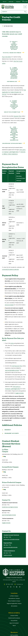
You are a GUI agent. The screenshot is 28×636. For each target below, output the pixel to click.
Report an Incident (14, 623)
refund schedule (9, 305)
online (12, 343)
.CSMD (25, 1)
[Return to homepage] (7, 8)
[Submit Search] (25, 12)
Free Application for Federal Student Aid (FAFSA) (14, 92)
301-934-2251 (9, 584)
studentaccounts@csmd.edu (10, 507)
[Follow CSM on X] (14, 587)
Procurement (14, 620)
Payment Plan (17, 116)
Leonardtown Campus (14, 598)
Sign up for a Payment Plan (12, 112)
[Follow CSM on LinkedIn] (16, 587)
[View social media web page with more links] (20, 587)
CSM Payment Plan (17, 366)
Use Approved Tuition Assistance (12, 143)
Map (4, 456)
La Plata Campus (14, 596)
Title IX (14, 625)
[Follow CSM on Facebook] (8, 587)
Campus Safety (14, 615)
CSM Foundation (14, 635)
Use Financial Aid (12, 81)
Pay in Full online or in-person (12, 52)
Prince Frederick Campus (14, 601)
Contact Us (20, 584)
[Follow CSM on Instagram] (11, 587)
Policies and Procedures (14, 618)
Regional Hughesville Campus (14, 603)
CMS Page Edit (4, 564)
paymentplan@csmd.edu (12, 370)
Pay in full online (6, 57)
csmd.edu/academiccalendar (10, 269)
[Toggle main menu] (25, 6)
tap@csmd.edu (19, 393)
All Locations (14, 606)
